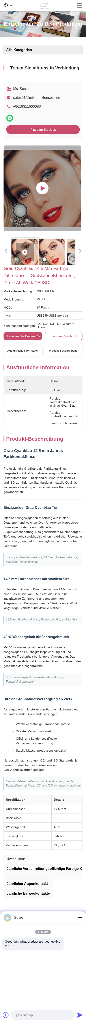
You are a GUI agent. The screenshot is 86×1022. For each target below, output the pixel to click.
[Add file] (6, 1015)
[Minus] (79, 917)
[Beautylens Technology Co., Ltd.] (44, 5)
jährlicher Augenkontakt (27, 884)
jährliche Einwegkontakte (28, 893)
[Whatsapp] (10, 118)
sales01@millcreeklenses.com (37, 98)
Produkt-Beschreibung (63, 350)
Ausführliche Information (22, 350)
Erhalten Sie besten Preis (25, 336)
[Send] (79, 1015)
